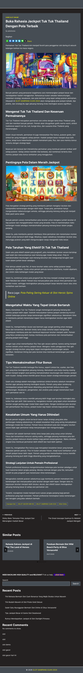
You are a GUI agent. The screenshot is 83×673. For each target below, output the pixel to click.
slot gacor (6, 650)
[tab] (37, 561)
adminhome (11, 31)
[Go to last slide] (5, 549)
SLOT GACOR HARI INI (26, 504)
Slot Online (63, 504)
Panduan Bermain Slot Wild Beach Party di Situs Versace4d (60, 547)
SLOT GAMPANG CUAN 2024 (46, 504)
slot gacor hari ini (9, 655)
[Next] (77, 549)
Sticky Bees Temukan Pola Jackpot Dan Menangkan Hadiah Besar (18, 518)
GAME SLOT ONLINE (12, 17)
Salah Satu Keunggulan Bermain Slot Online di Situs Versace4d (30, 608)
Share (29, 41)
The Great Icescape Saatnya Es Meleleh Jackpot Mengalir (64, 518)
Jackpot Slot (11, 504)
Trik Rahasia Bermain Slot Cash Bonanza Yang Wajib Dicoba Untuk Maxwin (35, 597)
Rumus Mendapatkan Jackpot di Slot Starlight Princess (27, 619)
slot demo (6, 645)
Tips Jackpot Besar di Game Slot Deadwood (23, 613)
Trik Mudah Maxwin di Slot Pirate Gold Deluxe (23, 602)
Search (5, 580)
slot (3, 634)
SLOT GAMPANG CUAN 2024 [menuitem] (28, 101)
